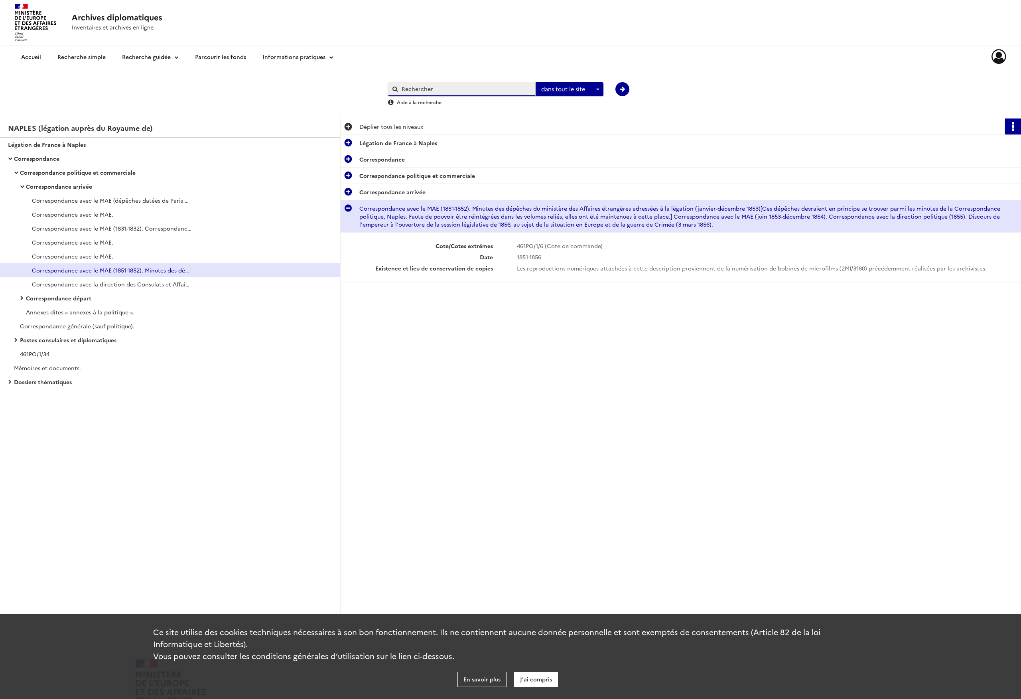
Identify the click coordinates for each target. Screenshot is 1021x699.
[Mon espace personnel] (999, 56)
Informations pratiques (293, 57)
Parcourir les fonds (220, 57)
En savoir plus (482, 679)
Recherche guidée (146, 57)
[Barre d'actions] (1013, 126)
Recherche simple (81, 57)
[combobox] (569, 89)
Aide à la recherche (419, 102)
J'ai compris (536, 679)
